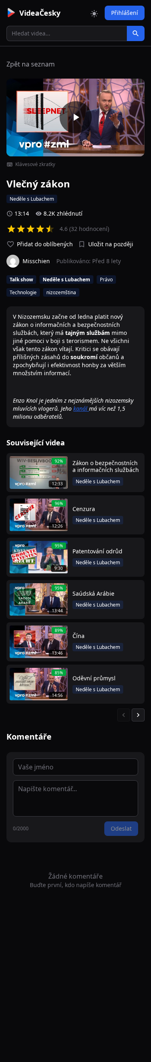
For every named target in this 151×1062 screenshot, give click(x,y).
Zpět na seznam (30, 64)
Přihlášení (124, 13)
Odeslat (121, 828)
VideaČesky (39, 13)
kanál (81, 408)
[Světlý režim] (94, 13)
